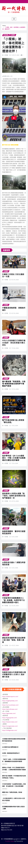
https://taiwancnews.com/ (9, 722)
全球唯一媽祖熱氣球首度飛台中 (11, 753)
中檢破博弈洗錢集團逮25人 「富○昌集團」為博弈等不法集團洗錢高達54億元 (13, 600)
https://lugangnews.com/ (9, 718)
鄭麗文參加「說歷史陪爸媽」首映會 (12, 792)
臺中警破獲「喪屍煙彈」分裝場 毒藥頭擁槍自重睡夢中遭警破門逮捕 (13, 383)
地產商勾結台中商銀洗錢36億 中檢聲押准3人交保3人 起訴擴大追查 (15, 674)
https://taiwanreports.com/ (10, 696)
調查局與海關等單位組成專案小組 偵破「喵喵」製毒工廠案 (13, 640)
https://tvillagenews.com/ (9, 730)
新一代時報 (5, 55)
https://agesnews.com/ (9, 713)
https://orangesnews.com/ (10, 726)
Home (4, 25)
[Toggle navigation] (14, 18)
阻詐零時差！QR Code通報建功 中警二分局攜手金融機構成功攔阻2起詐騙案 (13, 458)
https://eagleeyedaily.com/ (10, 701)
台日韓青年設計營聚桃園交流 (10, 747)
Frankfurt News (9, 841)
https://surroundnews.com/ (10, 705)
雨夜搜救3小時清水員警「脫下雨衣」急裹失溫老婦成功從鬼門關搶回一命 (13, 495)
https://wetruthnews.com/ (10, 709)
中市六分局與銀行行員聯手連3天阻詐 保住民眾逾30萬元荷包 (13, 342)
